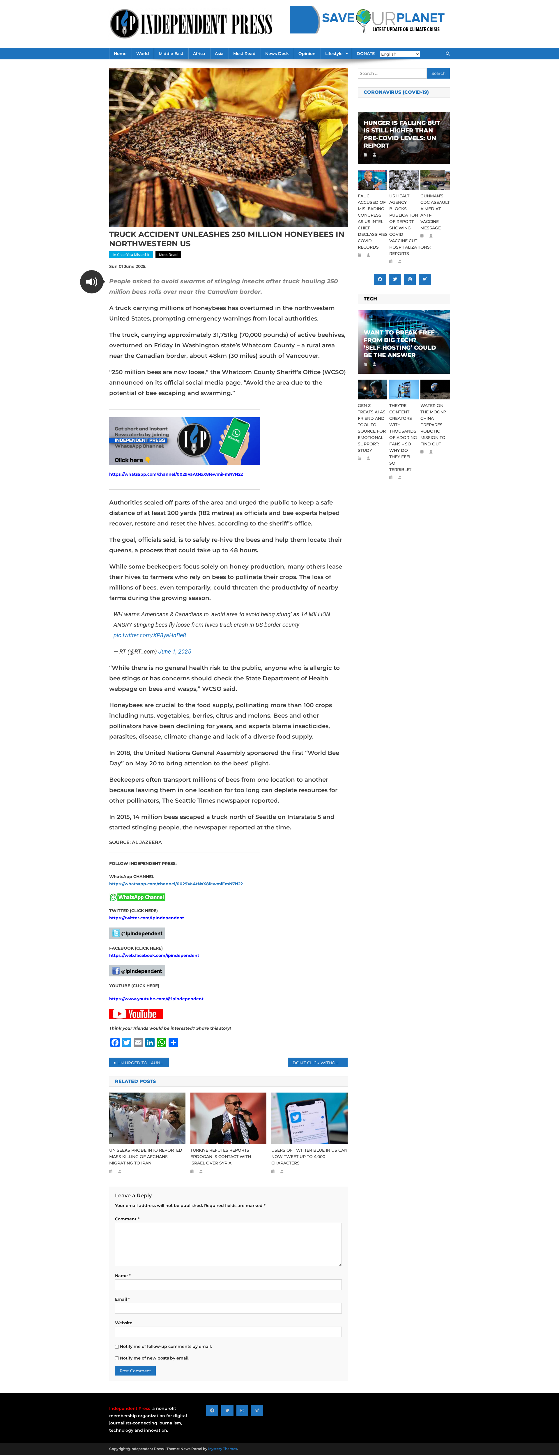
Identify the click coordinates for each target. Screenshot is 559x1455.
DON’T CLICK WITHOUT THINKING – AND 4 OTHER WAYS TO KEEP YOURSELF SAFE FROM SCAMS (320, 1062)
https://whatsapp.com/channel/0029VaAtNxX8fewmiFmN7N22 (176, 474)
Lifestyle (334, 53)
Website (123, 1322)
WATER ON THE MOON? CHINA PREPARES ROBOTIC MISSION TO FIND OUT (433, 425)
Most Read (244, 53)
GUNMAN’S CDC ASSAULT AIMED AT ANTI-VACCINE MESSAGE (435, 212)
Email (122, 1299)
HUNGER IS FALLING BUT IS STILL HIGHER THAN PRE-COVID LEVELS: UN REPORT (402, 134)
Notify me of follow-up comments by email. (166, 1346)
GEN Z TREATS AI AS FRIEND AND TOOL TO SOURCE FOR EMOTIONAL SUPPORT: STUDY (372, 428)
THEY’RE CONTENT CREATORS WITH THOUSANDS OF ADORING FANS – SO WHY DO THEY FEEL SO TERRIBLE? (403, 437)
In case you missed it (131, 254)
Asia (219, 53)
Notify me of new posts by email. (154, 1358)
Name (123, 1275)
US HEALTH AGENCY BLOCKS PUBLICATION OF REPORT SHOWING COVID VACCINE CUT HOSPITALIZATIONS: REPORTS (404, 224)
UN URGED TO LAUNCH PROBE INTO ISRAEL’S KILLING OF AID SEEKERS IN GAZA (143, 1062)
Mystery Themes (222, 1449)
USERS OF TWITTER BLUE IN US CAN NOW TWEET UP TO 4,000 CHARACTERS (309, 1157)
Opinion (307, 53)
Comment (127, 1219)
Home (120, 53)
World (142, 53)
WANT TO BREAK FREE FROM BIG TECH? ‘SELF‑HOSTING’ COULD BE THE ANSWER (400, 344)
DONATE (366, 53)
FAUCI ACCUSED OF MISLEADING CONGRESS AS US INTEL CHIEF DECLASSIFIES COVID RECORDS (372, 221)
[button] (91, 281)
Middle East (171, 53)
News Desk (277, 53)
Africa (199, 53)
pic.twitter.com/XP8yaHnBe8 (150, 635)
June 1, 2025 (174, 651)
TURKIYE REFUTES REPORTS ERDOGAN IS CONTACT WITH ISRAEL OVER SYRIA (220, 1157)
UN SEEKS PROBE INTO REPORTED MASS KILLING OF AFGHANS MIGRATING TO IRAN (145, 1157)
